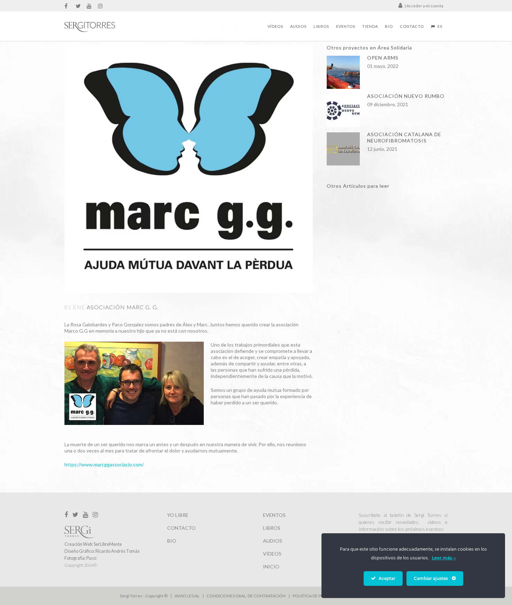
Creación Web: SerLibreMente (93, 544)
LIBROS (271, 528)
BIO (171, 541)
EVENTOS (274, 515)
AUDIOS (272, 541)
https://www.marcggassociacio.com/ (104, 464)
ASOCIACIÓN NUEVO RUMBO (405, 96)
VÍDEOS (272, 554)
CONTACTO (181, 528)
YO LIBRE (177, 515)
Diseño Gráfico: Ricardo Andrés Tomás (102, 551)
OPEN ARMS (382, 58)
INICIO (271, 566)
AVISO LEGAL (187, 595)
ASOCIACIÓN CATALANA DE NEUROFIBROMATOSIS (404, 137)
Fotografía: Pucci (80, 558)
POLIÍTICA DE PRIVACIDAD (317, 595)
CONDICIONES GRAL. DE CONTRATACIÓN (246, 595)
